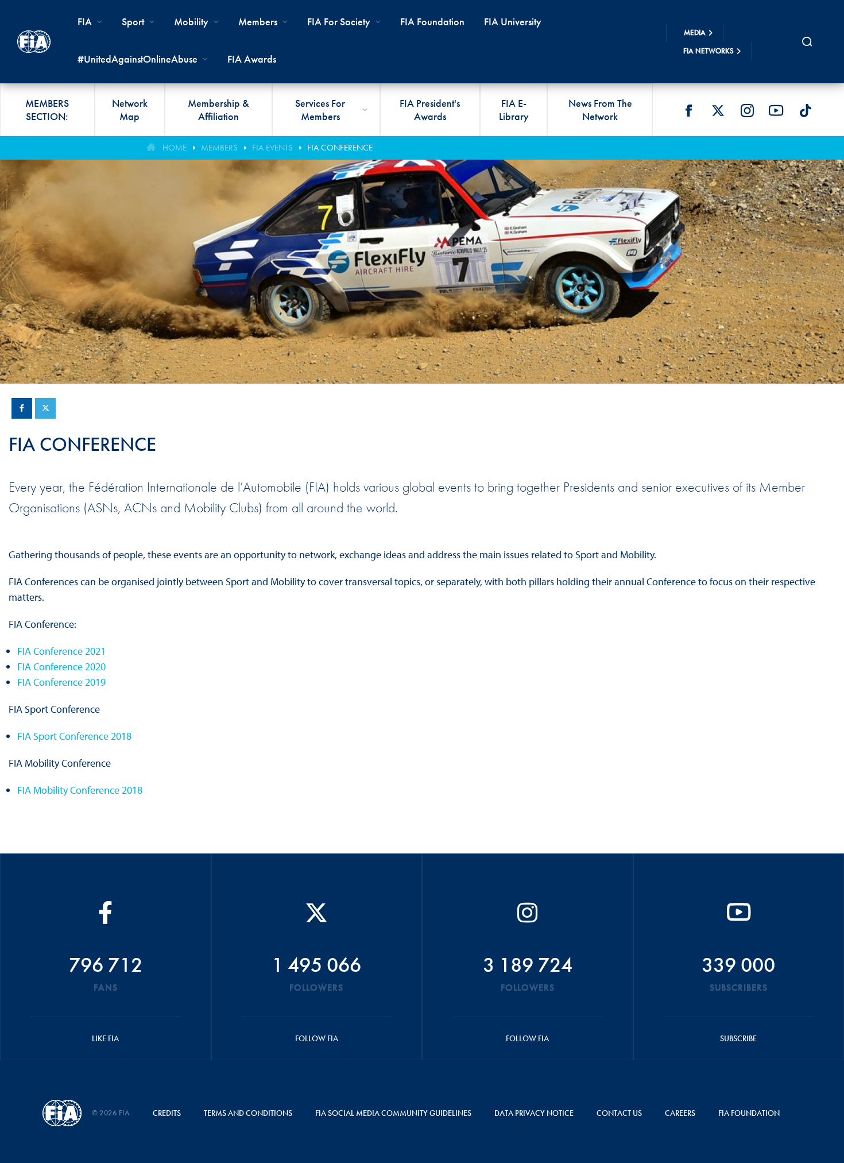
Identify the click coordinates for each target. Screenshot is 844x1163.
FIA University (512, 21)
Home (174, 147)
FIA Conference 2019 (61, 682)
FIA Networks (708, 51)
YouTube (776, 110)
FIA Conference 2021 (61, 651)
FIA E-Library (514, 109)
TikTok (805, 110)
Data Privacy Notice (534, 1113)
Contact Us (619, 1113)
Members (257, 21)
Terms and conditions (248, 1113)
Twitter (717, 110)
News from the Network (600, 109)
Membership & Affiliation (218, 109)
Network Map (130, 109)
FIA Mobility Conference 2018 (79, 790)
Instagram (747, 110)
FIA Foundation (432, 21)
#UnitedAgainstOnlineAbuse (138, 58)
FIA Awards (251, 58)
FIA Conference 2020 (61, 666)
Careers (680, 1113)
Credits (167, 1113)
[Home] (34, 41)
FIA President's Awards (430, 109)
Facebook (688, 110)
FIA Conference (340, 147)
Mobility (191, 21)
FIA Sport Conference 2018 (74, 736)
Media (695, 32)
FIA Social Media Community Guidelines (393, 1113)
